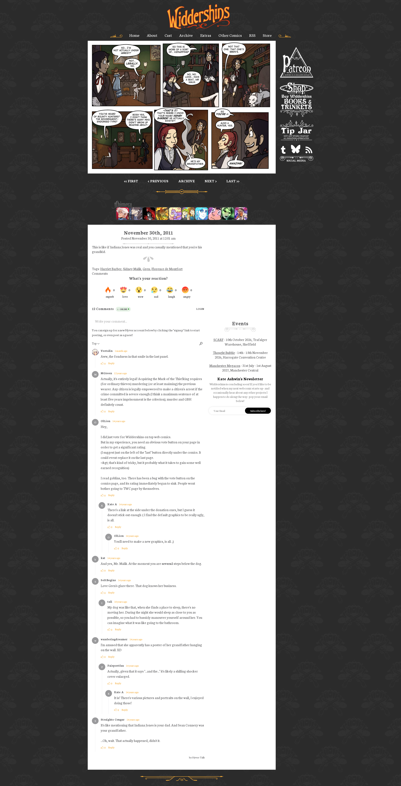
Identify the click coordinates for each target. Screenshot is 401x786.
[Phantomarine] (201, 213)
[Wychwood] (162, 213)
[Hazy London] (188, 213)
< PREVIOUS (158, 181)
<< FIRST (131, 181)
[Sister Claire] (175, 213)
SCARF (218, 339)
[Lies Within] (122, 213)
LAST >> (232, 181)
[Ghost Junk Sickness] (241, 213)
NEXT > (211, 181)
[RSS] (309, 150)
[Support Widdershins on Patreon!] (296, 62)
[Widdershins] (198, 17)
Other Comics (230, 35)
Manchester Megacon (224, 365)
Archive (186, 35)
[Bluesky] (295, 150)
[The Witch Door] (135, 213)
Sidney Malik (132, 268)
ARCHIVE (186, 181)
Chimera (179, 204)
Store (267, 35)
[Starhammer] (214, 213)
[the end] (228, 213)
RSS (252, 35)
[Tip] (296, 131)
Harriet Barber (111, 268)
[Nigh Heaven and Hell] (149, 213)
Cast (168, 35)
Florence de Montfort (167, 268)
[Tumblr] (283, 150)
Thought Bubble (224, 352)
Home (134, 35)
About (152, 35)
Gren (146, 268)
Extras (205, 35)
